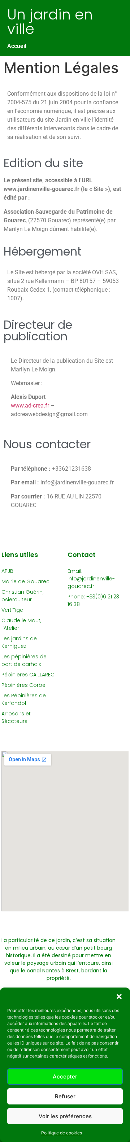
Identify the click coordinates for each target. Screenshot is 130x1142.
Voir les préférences (65, 1116)
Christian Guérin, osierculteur (22, 595)
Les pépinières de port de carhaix (24, 660)
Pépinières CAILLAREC (28, 674)
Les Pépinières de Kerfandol (23, 699)
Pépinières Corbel (24, 685)
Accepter (65, 1076)
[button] (119, 996)
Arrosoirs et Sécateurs (16, 717)
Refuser (65, 1096)
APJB (7, 571)
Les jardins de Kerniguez (19, 642)
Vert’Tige (12, 610)
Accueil (16, 46)
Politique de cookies (61, 1133)
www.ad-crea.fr (30, 405)
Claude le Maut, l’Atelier (21, 624)
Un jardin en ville (50, 21)
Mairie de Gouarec (25, 581)
